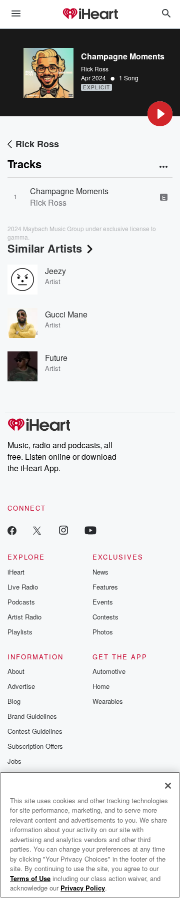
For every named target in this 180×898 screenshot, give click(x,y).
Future (56, 357)
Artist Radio (25, 616)
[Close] (168, 786)
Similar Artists (45, 248)
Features (105, 587)
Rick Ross (94, 68)
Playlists (20, 631)
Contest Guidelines (35, 731)
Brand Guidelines (32, 716)
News (100, 572)
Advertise (21, 686)
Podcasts (21, 601)
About (16, 671)
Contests (105, 616)
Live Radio (23, 587)
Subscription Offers (35, 746)
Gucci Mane (66, 314)
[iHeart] (90, 14)
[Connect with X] (37, 530)
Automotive (109, 671)
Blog (14, 701)
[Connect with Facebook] (12, 530)
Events (102, 601)
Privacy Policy (82, 888)
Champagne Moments (69, 191)
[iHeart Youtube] (90, 530)
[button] (160, 113)
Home (101, 686)
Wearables (107, 701)
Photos (102, 631)
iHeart (16, 572)
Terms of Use (30, 878)
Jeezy (55, 271)
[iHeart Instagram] (63, 530)
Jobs (15, 761)
